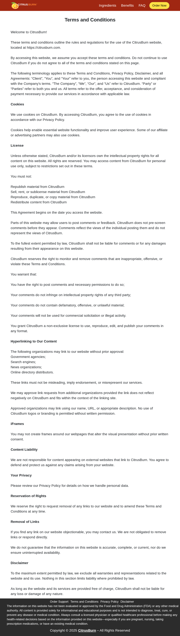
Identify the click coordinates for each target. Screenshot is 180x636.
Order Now (159, 5)
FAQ (142, 5)
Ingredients (107, 5)
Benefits (127, 5)
